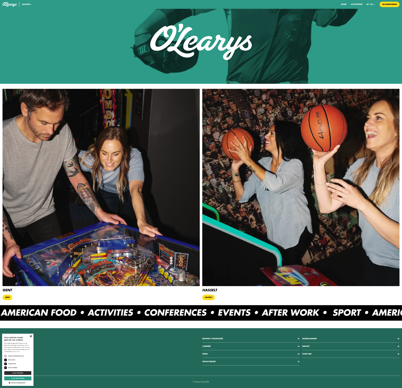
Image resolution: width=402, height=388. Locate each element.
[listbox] (31, 336)
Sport (344, 4)
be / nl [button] (370, 4)
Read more (16, 351)
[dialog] (18, 360)
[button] (27, 4)
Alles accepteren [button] (17, 378)
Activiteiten (356, 4)
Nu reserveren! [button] (389, 4)
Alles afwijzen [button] (17, 373)
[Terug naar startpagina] (10, 4)
